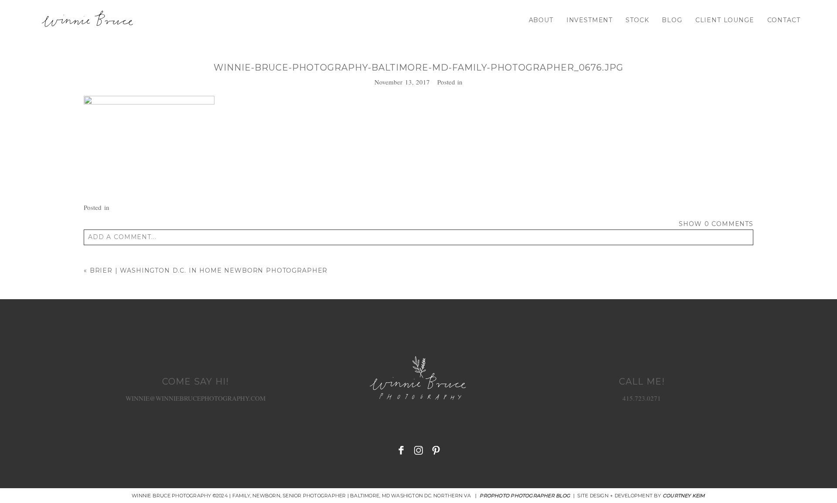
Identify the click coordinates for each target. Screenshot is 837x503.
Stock (637, 20)
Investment (589, 20)
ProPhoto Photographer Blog (525, 496)
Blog (672, 20)
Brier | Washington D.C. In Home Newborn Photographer (209, 270)
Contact (783, 20)
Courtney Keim (684, 496)
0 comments (716, 224)
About (541, 20)
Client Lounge (724, 20)
